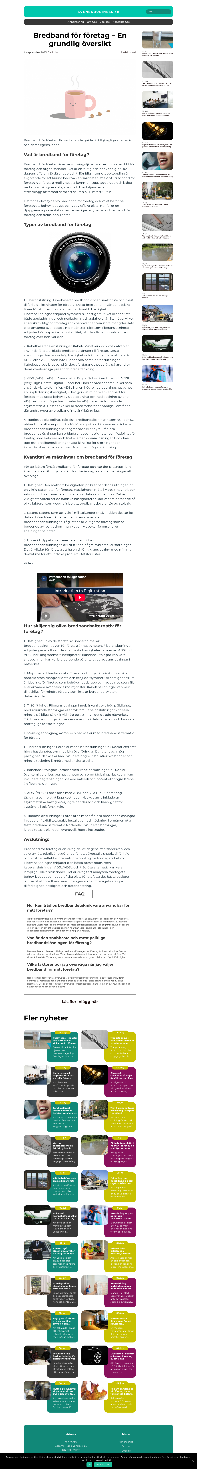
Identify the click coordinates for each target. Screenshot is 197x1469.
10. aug (62, 1067)
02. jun (120, 1383)
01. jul (120, 1207)
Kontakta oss (121, 21)
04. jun (120, 1348)
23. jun (62, 1278)
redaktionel (128, 52)
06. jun (120, 1313)
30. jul (120, 1102)
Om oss (92, 21)
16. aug (120, 1032)
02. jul (62, 1207)
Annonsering (76, 21)
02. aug (120, 1067)
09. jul (120, 1172)
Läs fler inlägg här (80, 1001)
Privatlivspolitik (103, 1464)
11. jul (62, 1172)
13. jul (120, 1137)
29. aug (62, 1032)
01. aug (62, 1102)
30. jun (120, 1243)
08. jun (62, 1313)
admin (54, 52)
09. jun (120, 1278)
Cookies (105, 21)
